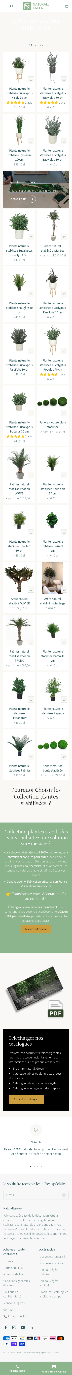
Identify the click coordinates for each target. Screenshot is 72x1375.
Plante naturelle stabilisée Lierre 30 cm (52, 546)
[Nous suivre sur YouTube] (22, 1327)
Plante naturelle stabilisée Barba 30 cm (52, 656)
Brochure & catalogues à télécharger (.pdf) (53, 1294)
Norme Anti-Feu (13, 1268)
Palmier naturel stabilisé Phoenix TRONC (19, 656)
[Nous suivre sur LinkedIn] (31, 1327)
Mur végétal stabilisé (52, 1257)
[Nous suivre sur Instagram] (14, 1327)
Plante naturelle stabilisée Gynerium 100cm (19, 155)
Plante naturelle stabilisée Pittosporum (19, 713)
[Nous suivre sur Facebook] (5, 1327)
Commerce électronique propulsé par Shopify (40, 1352)
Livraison (8, 1261)
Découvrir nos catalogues (26, 1099)
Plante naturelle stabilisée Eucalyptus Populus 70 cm (53, 365)
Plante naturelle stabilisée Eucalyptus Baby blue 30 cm (53, 155)
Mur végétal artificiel (51, 1263)
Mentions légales (14, 1303)
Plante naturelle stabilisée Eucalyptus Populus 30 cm (19, 427)
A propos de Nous (14, 1274)
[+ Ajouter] (31, 79)
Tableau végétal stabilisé (49, 1272)
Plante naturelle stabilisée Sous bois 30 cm (53, 489)
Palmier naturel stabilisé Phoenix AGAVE (19, 489)
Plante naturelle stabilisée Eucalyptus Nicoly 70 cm (19, 93)
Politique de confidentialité (12, 1294)
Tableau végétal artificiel (49, 1283)
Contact (8, 1310)
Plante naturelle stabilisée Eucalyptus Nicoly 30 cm (19, 250)
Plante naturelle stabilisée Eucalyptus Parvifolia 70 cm (53, 308)
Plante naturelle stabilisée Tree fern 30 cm (19, 546)
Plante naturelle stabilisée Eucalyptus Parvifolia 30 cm (19, 365)
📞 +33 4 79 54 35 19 (16, 1316)
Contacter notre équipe (36, 929)
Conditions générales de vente (16, 1283)
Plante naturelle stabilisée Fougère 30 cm (19, 308)
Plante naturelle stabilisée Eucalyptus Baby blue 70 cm (53, 93)
